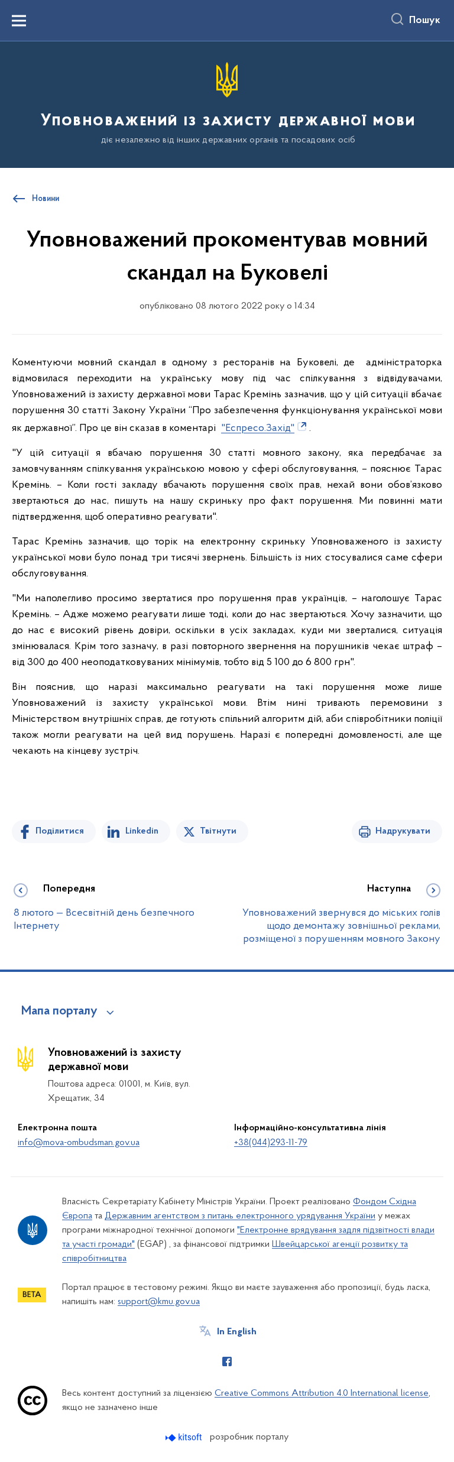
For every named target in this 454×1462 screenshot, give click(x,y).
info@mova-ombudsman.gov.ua (79, 1142)
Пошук (424, 20)
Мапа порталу (59, 1011)
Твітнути (218, 831)
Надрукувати (402, 831)
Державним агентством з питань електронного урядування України (240, 1216)
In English (237, 1332)
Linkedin (141, 831)
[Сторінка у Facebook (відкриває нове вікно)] (227, 1361)
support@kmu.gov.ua (159, 1302)
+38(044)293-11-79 (270, 1142)
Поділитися (59, 831)
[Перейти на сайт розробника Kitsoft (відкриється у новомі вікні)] (185, 1437)
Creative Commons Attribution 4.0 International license (322, 1393)
